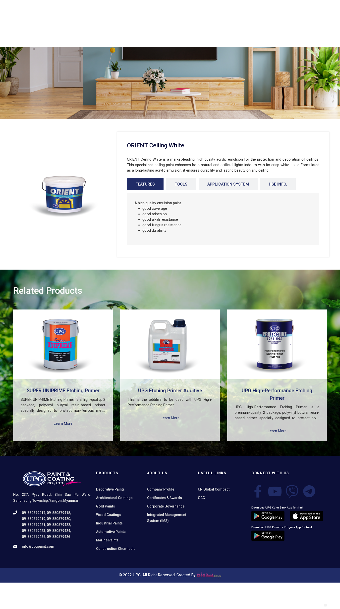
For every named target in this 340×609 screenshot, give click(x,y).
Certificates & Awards (164, 498)
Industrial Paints (109, 523)
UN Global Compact (213, 489)
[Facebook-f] (257, 491)
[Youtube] (275, 491)
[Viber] (292, 491)
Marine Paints (107, 540)
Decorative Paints (110, 489)
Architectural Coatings (114, 498)
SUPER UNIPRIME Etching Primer (63, 391)
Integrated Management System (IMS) (166, 518)
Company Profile (160, 489)
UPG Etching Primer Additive (170, 391)
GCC (201, 498)
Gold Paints (105, 506)
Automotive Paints (111, 532)
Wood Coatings (108, 515)
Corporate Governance (165, 506)
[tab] (145, 184)
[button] (325, 605)
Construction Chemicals (115, 549)
